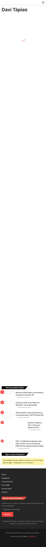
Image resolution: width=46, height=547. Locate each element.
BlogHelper (32, 536)
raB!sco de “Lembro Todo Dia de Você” (7, 208)
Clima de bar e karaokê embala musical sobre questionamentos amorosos (7, 58)
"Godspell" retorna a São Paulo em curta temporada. (7, 308)
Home (4, 474)
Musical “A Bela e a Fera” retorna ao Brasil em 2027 (35, 425)
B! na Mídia (6, 485)
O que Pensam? (7, 481)
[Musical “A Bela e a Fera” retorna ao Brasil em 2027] (14, 430)
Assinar (7, 514)
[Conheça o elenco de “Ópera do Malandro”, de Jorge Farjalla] (8, 406)
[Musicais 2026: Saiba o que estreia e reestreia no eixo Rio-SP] (8, 395)
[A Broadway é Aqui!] (23, 2)
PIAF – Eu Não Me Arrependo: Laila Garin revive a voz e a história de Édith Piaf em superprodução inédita (29, 443)
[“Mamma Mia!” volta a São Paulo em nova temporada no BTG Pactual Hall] (8, 416)
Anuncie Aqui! (7, 488)
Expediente (6, 478)
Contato (4, 492)
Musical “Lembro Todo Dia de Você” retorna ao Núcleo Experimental (7, 115)
